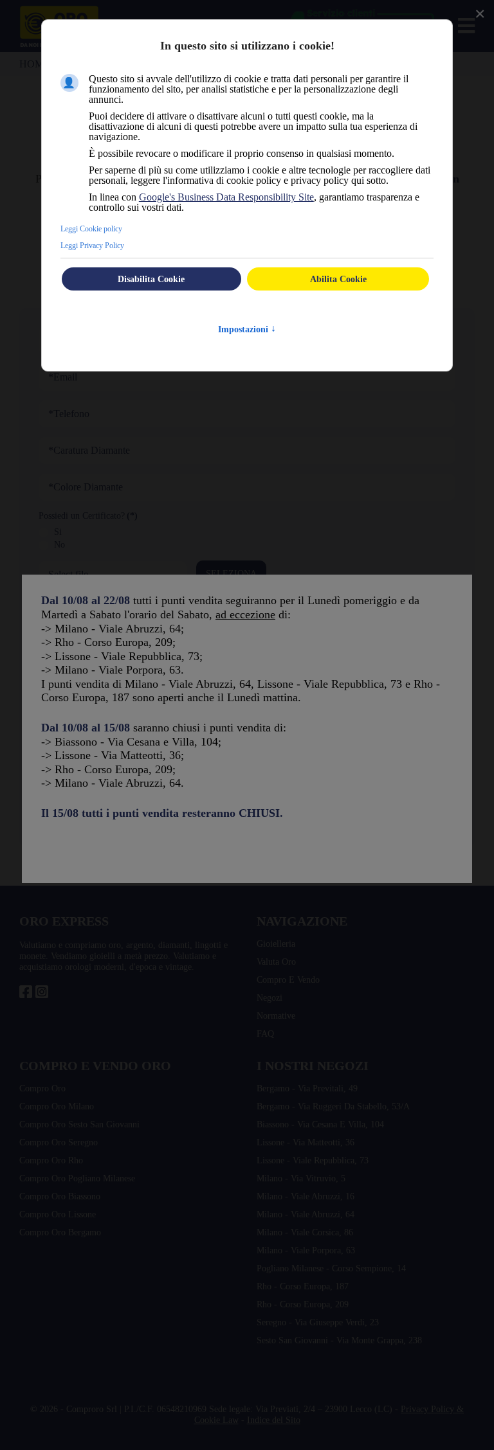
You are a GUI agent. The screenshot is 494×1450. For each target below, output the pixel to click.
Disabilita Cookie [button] (151, 299)
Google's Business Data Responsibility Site (255, 217)
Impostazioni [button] (247, 349)
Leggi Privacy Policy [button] (99, 266)
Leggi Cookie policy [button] (98, 249)
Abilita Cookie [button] (338, 299)
